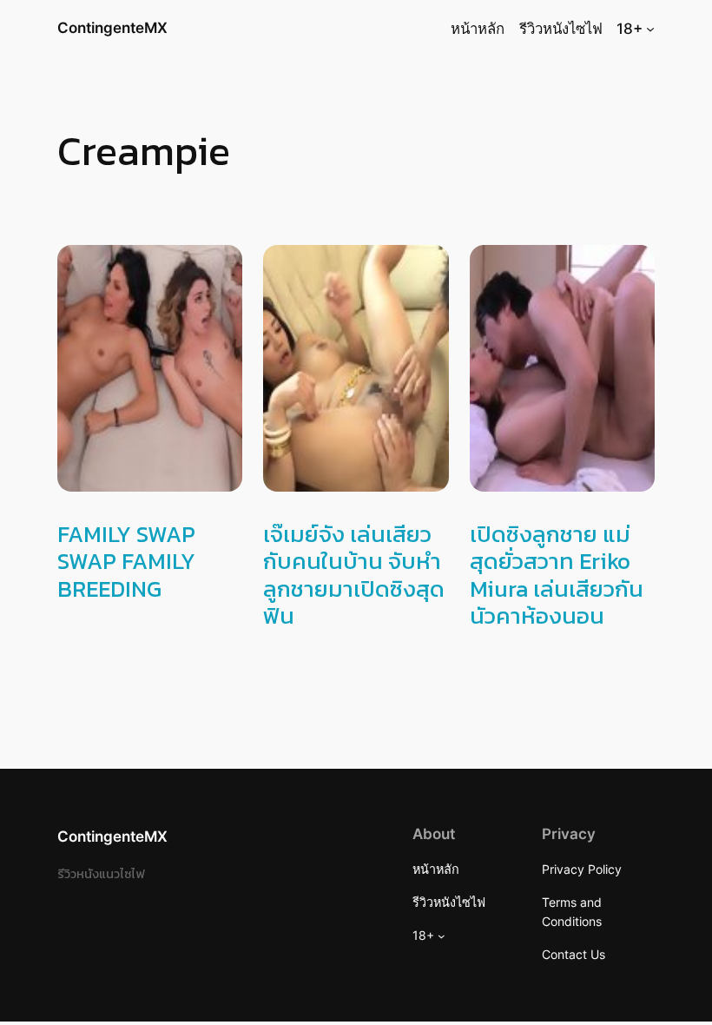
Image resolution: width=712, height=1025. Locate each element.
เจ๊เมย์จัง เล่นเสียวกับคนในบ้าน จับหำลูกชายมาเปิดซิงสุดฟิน (354, 574)
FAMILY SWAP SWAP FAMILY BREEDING (126, 561)
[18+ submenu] (650, 28)
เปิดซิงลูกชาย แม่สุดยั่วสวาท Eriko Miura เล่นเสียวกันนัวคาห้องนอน (556, 574)
